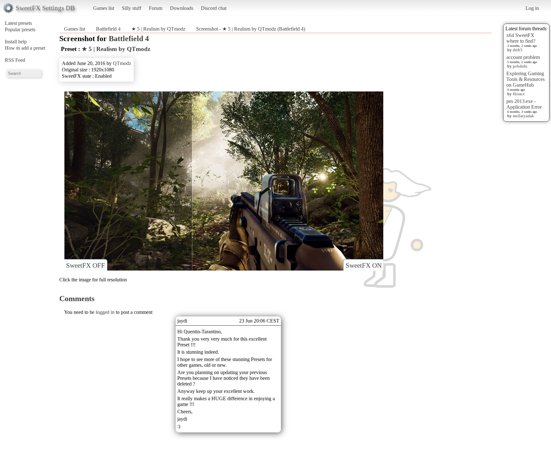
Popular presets (20, 29)
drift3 (517, 49)
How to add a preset (25, 48)
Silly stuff (131, 8)
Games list (103, 8)
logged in (105, 312)
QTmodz (122, 63)
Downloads (181, 8)
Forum (155, 8)
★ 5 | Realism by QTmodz (158, 29)
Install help (16, 41)
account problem (523, 57)
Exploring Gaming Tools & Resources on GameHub (525, 79)
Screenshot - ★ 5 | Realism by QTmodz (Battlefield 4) (250, 29)
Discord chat (213, 8)
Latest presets (18, 23)
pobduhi (520, 66)
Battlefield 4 (108, 29)
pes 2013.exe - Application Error (524, 104)
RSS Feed (15, 60)
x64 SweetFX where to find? (520, 38)
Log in (532, 8)
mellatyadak (523, 115)
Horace (519, 93)
